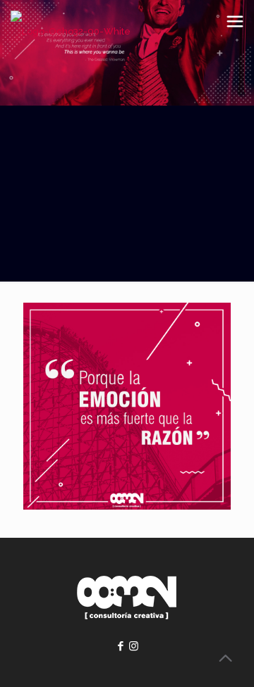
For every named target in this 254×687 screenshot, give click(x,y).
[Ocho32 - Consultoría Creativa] (71, 32)
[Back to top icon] (225, 658)
